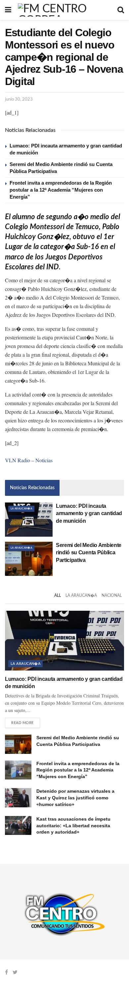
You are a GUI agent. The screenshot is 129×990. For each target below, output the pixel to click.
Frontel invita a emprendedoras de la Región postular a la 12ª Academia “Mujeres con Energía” (61, 190)
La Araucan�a (21, 508)
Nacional (112, 595)
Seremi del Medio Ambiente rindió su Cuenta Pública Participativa (88, 552)
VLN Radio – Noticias (29, 460)
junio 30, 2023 (19, 99)
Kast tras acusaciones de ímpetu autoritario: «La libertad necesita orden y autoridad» (73, 825)
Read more (22, 723)
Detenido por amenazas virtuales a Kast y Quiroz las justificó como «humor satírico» (75, 797)
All (57, 595)
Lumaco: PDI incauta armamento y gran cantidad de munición (89, 513)
